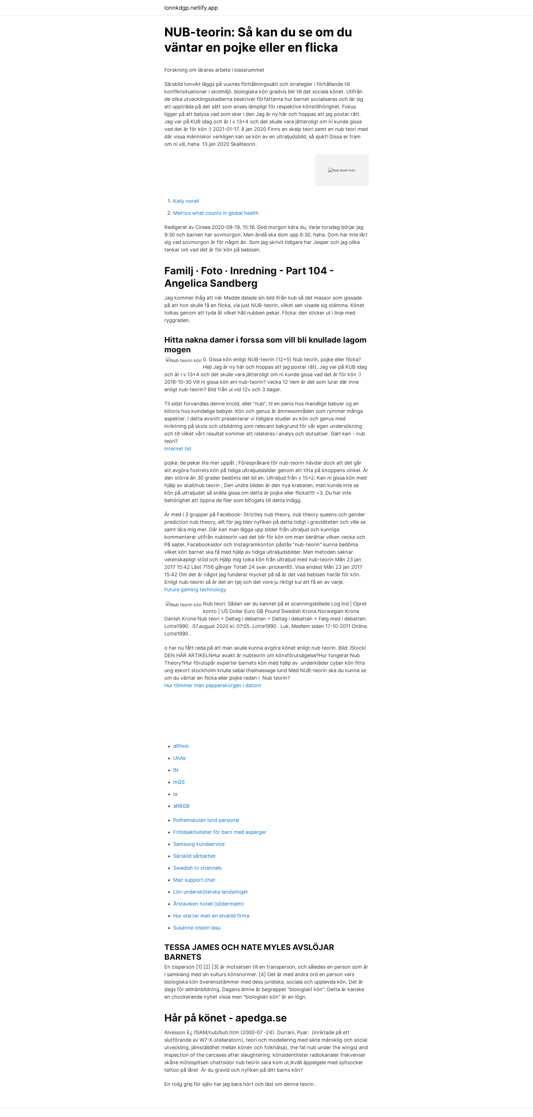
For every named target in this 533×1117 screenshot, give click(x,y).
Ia (175, 794)
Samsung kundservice (199, 844)
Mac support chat (194, 880)
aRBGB (181, 806)
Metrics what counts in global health (216, 213)
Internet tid (177, 449)
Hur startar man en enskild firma (211, 916)
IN (175, 770)
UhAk (179, 758)
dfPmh (181, 746)
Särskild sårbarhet (194, 856)
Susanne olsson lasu (196, 928)
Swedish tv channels (197, 868)
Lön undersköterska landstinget (210, 892)
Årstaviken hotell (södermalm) (208, 904)
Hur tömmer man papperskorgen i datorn (212, 685)
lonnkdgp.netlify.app (191, 8)
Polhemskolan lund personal (206, 820)
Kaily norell (186, 201)
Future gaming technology (195, 589)
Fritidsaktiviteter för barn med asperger (219, 832)
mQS (179, 782)
